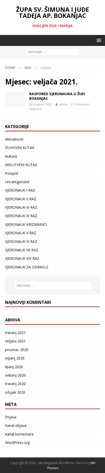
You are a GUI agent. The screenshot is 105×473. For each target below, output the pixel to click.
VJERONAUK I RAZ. (20, 190)
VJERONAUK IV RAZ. (21, 215)
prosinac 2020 (16, 349)
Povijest (11, 173)
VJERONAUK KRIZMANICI (26, 224)
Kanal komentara (19, 434)
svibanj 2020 (15, 375)
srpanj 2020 (14, 358)
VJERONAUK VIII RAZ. (22, 258)
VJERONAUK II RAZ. (21, 198)
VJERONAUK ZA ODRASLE (26, 267)
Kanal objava (16, 425)
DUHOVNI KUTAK (19, 147)
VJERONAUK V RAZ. (21, 232)
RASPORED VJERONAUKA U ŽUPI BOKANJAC (57, 96)
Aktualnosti (14, 139)
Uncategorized (17, 181)
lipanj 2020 (14, 366)
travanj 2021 (15, 332)
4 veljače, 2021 (42, 104)
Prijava (10, 417)
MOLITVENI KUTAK (21, 164)
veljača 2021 (15, 341)
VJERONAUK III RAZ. (21, 207)
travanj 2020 (15, 383)
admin (63, 104)
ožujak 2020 (15, 392)
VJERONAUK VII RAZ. (22, 249)
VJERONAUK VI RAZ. (21, 241)
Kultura (11, 156)
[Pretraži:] (52, 51)
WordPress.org (17, 442)
